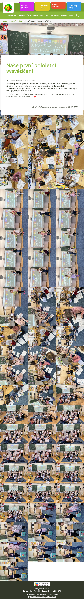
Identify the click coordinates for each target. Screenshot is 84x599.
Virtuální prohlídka (24, 6)
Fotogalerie (55, 15)
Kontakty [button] (64, 15)
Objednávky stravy (73, 6)
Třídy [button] (46, 15)
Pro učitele (30, 594)
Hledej (77, 15)
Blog (71, 15)
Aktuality (22, 15)
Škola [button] (29, 15)
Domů (5, 21)
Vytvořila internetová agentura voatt (42, 597)
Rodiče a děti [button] (38, 15)
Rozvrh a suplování (55, 5)
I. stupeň (12, 21)
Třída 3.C (21, 21)
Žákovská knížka (44, 7)
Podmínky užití (41, 594)
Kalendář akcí (12, 15)
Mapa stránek (53, 594)
